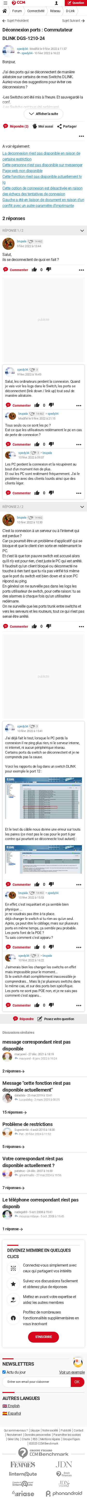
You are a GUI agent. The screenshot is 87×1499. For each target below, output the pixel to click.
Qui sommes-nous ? (16, 1430)
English (11, 1406)
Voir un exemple (72, 1372)
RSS (35, 1439)
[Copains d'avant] (23, 1484)
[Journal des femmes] (23, 1464)
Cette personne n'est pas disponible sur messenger (42, 165)
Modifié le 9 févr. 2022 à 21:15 (36, 418)
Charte (26, 1439)
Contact (78, 1430)
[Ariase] (23, 1493)
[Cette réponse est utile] (34, 270)
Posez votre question (59, 1019)
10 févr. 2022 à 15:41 (30, 731)
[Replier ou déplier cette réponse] (82, 230)
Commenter (18, 270)
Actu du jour (16, 1372)
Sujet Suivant (71, 21)
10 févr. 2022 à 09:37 (31, 457)
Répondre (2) (19, 126)
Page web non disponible (22, 170)
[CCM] (18, 3)
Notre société (50, 1430)
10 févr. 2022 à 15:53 (31, 897)
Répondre (26, 1019)
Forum (17, 11)
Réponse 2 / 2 (12, 507)
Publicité (66, 1430)
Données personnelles (38, 1435)
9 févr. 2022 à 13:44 (29, 246)
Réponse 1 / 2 (12, 230)
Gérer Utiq (13, 1439)
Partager (70, 126)
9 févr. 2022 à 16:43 (29, 374)
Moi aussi (45, 126)
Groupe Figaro (71, 1439)
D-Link (70, 11)
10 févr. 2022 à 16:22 (47, 53)
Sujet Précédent (18, 21)
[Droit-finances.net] (64, 1474)
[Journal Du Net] (64, 1464)
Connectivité (35, 11)
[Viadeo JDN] (64, 1484)
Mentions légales (50, 1439)
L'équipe (35, 1430)
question (78, 3)
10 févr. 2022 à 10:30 (30, 522)
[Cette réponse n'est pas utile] (48, 270)
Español (11, 1413)
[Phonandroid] (64, 1494)
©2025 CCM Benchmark (43, 1443)
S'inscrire (43, 1337)
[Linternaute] (23, 1474)
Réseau (55, 11)
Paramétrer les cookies (66, 1435)
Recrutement (14, 1435)
